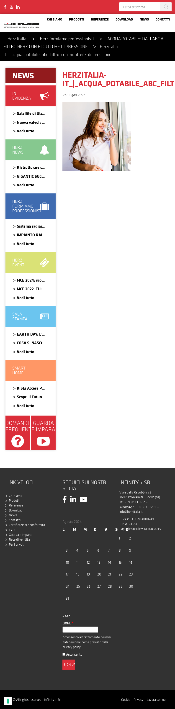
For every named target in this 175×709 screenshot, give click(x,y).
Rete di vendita (19, 539)
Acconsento (73, 654)
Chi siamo (54, 19)
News (144, 19)
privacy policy (71, 647)
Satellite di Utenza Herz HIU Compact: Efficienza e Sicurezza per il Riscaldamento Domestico (29, 113)
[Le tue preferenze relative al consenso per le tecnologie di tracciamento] (8, 701)
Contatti (163, 19)
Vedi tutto (25, 131)
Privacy (138, 700)
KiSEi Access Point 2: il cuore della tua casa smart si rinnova (29, 388)
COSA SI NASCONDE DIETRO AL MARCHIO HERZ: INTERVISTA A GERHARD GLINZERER (29, 343)
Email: (67, 623)
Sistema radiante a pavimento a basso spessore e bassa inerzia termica (29, 226)
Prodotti (76, 19)
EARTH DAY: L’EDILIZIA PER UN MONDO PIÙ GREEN (29, 334)
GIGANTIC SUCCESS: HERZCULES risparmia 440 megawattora (29, 176)
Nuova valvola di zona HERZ (29, 122)
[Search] (166, 6)
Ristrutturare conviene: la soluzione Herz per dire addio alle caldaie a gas (29, 167)
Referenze (100, 19)
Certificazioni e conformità (27, 525)
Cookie (125, 700)
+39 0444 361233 (136, 502)
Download (124, 19)
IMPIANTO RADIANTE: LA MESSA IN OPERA (29, 235)
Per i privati (16, 544)
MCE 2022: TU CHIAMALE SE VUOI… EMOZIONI (29, 289)
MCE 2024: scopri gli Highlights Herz (29, 280)
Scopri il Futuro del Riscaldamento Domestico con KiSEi (29, 397)
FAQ (12, 530)
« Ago (66, 616)
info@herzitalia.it (131, 512)
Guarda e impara (20, 535)
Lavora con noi (156, 700)
